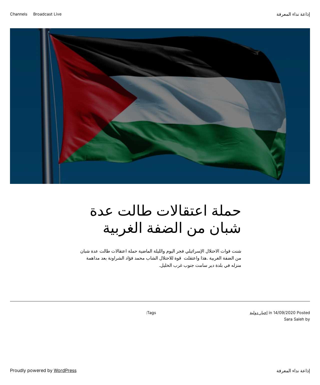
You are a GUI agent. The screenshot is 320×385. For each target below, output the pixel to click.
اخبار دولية (259, 312)
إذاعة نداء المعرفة (293, 14)
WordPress (65, 370)
